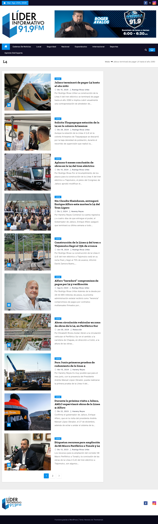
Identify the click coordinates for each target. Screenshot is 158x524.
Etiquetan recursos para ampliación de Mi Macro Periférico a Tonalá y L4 (77, 444)
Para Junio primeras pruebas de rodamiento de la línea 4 (75, 364)
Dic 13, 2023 (63, 449)
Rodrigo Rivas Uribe (80, 90)
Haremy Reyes (77, 211)
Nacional (65, 47)
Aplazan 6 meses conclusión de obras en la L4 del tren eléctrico (74, 164)
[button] (146, 50)
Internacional (98, 47)
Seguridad (51, 47)
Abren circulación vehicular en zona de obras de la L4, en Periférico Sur (77, 324)
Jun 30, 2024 (63, 330)
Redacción (77, 330)
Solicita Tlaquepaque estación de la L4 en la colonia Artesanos (77, 124)
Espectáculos (81, 47)
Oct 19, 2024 (63, 250)
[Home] (6, 47)
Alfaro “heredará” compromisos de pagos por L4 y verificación (76, 282)
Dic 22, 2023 (63, 411)
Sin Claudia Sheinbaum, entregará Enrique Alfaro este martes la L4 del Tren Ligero (77, 204)
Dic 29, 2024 (63, 130)
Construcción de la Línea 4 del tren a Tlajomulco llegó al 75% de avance (78, 244)
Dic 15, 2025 (63, 90)
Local (38, 47)
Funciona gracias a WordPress (66, 520)
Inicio (107, 61)
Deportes (114, 47)
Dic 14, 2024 (63, 170)
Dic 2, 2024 (62, 211)
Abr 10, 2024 (63, 370)
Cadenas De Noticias (22, 47)
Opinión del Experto (14, 53)
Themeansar (98, 520)
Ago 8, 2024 (63, 288)
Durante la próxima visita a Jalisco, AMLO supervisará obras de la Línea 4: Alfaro (77, 404)
